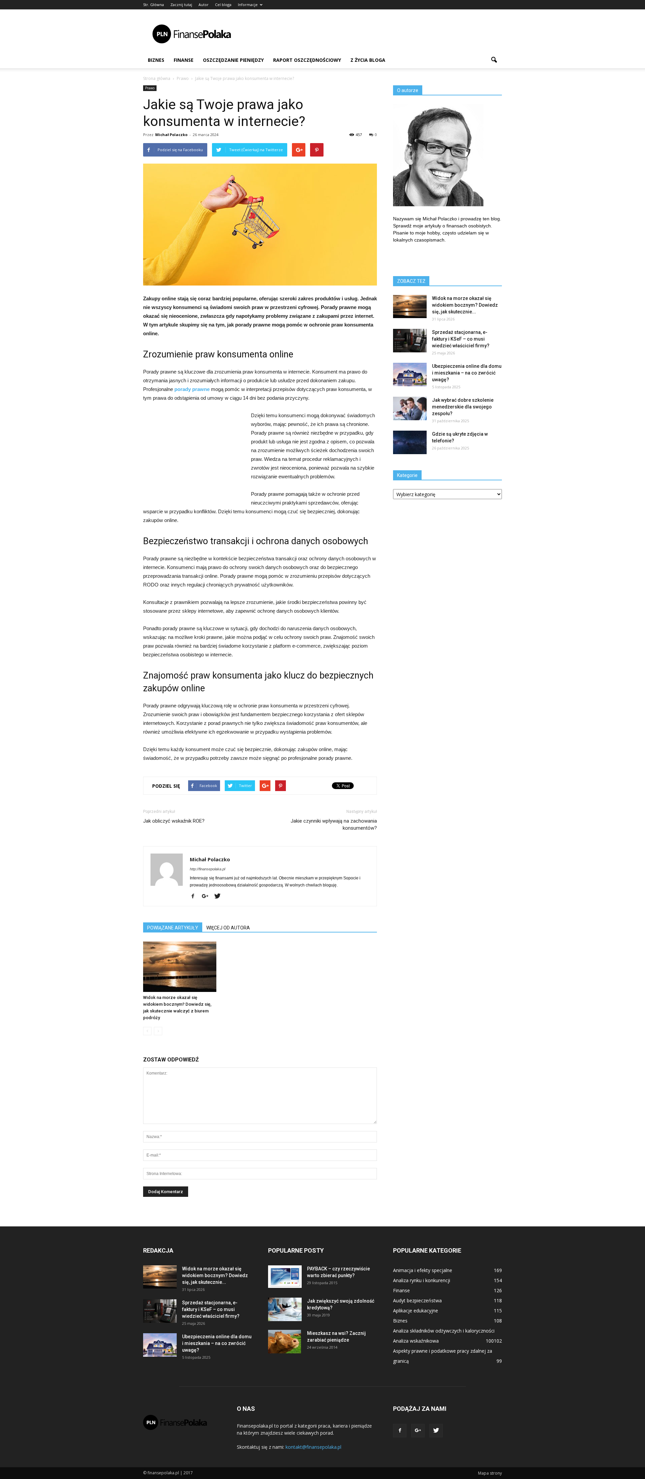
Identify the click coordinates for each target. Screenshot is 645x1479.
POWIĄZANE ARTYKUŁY (172, 927)
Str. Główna (153, 4)
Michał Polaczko (171, 134)
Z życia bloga (367, 60)
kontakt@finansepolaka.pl (313, 1447)
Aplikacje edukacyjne (415, 1310)
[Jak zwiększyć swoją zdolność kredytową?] (285, 1309)
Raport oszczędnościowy (307, 60)
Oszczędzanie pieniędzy (233, 60)
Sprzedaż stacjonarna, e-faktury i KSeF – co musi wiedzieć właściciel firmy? (460, 339)
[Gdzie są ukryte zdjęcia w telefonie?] (410, 442)
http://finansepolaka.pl (207, 869)
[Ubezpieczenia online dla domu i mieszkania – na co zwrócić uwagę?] (410, 374)
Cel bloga (223, 4)
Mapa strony (490, 1473)
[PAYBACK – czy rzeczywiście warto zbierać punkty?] (285, 1276)
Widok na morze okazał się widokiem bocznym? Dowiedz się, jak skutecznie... (465, 305)
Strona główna (156, 78)
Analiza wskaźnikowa (416, 1341)
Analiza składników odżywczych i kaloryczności (443, 1331)
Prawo (150, 88)
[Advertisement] (379, 34)
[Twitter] (219, 897)
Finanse (184, 60)
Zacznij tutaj (181, 4)
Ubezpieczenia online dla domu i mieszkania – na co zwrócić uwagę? (467, 372)
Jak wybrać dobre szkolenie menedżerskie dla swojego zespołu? (462, 406)
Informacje (248, 4)
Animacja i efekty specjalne (422, 1270)
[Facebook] (195, 897)
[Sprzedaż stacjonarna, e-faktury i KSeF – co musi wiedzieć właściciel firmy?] (410, 340)
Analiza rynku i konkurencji (421, 1280)
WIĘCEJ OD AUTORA (228, 927)
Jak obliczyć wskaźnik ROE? (174, 821)
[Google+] (207, 897)
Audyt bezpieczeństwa (417, 1300)
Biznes (156, 60)
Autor (204, 4)
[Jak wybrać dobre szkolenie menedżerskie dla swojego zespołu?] (410, 408)
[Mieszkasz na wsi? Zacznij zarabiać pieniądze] (284, 1341)
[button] (494, 60)
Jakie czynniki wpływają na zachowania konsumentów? (334, 824)
